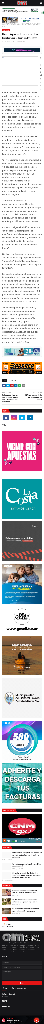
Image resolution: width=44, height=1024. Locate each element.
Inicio (4, 23)
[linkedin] (30, 417)
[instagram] (14, 417)
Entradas (8, 924)
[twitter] (22, 417)
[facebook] (6, 417)
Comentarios (9, 926)
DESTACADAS (12, 23)
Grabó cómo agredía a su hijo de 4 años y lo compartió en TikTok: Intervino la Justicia (24, 891)
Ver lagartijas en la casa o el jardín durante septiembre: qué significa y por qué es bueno (25, 900)
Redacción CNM (9, 42)
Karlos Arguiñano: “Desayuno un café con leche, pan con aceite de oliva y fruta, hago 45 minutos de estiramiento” (27, 855)
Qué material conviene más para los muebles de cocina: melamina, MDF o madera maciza (25, 909)
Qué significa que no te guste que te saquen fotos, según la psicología (26, 865)
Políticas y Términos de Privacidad (8, 995)
